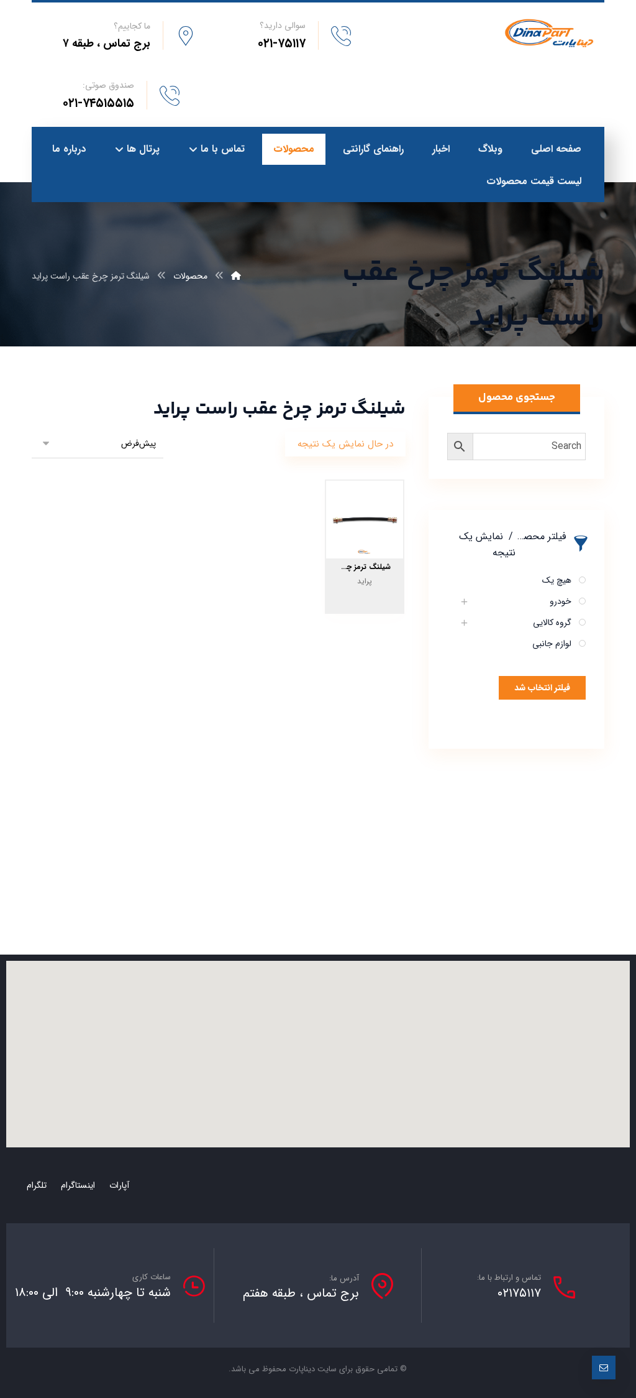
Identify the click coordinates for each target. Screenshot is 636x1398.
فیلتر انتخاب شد (542, 688)
